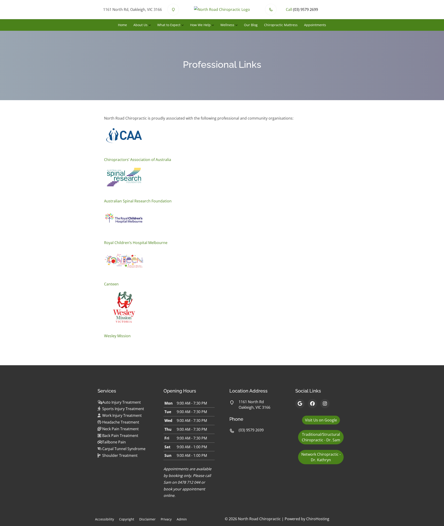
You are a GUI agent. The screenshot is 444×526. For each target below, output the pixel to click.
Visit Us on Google (321, 420)
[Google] (300, 403)
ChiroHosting (317, 518)
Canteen (111, 284)
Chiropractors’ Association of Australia (137, 159)
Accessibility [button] (104, 519)
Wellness (227, 25)
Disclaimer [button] (147, 519)
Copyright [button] (126, 519)
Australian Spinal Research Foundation (138, 201)
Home (122, 25)
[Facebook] (312, 403)
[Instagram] (325, 403)
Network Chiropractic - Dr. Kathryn (321, 457)
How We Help (200, 25)
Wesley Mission (117, 335)
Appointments (315, 25)
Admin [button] (182, 519)
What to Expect (168, 25)
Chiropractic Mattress (281, 25)
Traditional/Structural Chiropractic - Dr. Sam (321, 437)
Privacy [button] (166, 519)
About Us (140, 25)
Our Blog (251, 25)
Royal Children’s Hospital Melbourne (135, 242)
